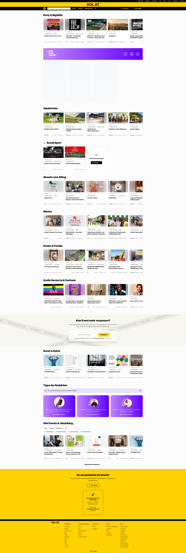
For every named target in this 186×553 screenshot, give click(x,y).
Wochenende (89, 8)
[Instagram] (132, 54)
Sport (66, 539)
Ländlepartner (123, 534)
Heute (74, 8)
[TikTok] (138, 54)
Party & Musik (49, 431)
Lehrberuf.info (123, 539)
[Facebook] (126, 54)
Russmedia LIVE (124, 547)
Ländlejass (94, 528)
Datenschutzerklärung (99, 338)
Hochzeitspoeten (124, 536)
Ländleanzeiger (123, 526)
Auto (169, 1)
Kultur (66, 541)
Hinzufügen (138, 8)
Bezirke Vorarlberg (82, 536)
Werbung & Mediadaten (111, 526)
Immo (164, 1)
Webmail (148, 1)
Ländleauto (122, 528)
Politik (66, 534)
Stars (66, 543)
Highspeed (140, 1)
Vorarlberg (125, 8)
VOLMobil (154, 1)
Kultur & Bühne (86, 431)
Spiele (93, 526)
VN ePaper (182, 1)
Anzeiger (175, 1)
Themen (66, 547)
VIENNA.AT (123, 541)
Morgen (80, 8)
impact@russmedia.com (93, 508)
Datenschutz (109, 534)
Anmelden (103, 334)
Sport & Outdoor (74, 431)
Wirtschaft (67, 536)
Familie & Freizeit (62, 431)
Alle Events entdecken (92, 464)
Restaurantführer (82, 530)
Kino (79, 528)
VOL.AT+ (67, 528)
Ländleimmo (123, 530)
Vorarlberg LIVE (68, 530)
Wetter (80, 526)
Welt (66, 532)
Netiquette (108, 532)
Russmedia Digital (124, 545)
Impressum (109, 528)
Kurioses (67, 545)
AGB (107, 530)
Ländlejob (122, 532)
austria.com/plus (124, 543)
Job (160, 1)
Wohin (79, 534)
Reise (79, 532)
